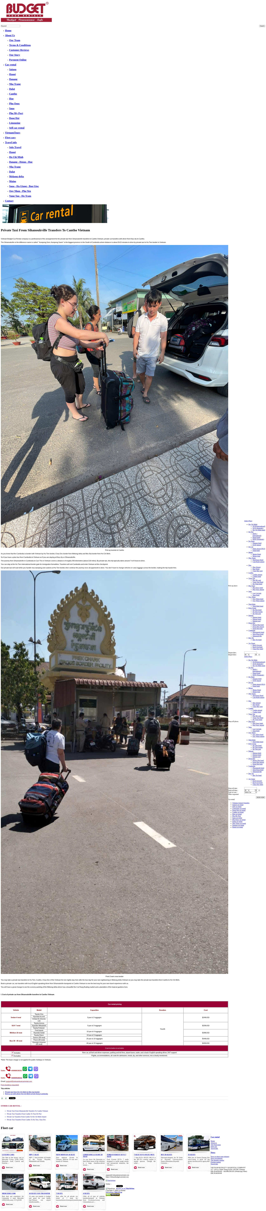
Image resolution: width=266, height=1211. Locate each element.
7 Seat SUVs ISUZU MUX (144, 1155)
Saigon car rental (237, 805)
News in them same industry (220, 1156)
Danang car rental (238, 825)
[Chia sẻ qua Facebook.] (2, 1098)
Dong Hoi (251, 623)
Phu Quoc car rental (238, 820)
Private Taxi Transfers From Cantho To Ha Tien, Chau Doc (26, 1120)
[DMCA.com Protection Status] (113, 1195)
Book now (9, 1167)
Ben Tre (251, 638)
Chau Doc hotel (258, 649)
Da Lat (250, 547)
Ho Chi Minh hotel (259, 530)
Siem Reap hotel (258, 634)
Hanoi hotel (256, 537)
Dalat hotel (256, 550)
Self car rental (236, 807)
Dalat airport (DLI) (259, 549)
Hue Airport (256, 567)
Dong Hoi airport (258, 627)
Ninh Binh (251, 604)
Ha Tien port (257, 614)
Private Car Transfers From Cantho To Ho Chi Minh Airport (26, 1117)
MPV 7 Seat (34, 1155)
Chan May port (258, 571)
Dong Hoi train (258, 628)
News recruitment (216, 1158)
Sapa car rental (237, 818)
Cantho (250, 573)
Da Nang (251, 541)
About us (214, 1143)
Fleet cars (214, 1147)
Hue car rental (237, 814)
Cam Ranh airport (258, 562)
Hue (249, 565)
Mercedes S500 (8, 1193)
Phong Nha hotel (258, 625)
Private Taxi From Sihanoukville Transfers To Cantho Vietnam (27, 1111)
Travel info (214, 1148)
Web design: (110, 1192)
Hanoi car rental (237, 827)
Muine (250, 552)
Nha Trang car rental (239, 823)
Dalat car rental (237, 821)
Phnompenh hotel (258, 632)
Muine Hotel (257, 554)
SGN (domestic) (258, 528)
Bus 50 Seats (166, 1155)
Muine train (256, 556)
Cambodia (251, 630)
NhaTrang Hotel (258, 560)
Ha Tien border (258, 612)
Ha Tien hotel (257, 610)
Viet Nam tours (216, 1145)
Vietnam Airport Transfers (240, 803)
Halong (250, 615)
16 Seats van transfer (39, 1193)
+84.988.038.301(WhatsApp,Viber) (12, 24)
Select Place (248, 521)
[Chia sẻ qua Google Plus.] (6, 1098)
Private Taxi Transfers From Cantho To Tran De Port (24, 1114)
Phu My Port (236, 816)
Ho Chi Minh (252, 524)
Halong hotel (257, 617)
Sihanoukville (257, 636)
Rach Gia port (257, 645)
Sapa (250, 591)
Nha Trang (252, 558)
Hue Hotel (256, 569)
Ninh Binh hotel (258, 606)
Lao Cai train (257, 593)
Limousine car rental (239, 808)
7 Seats (59, 1193)
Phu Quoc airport (258, 589)
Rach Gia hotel (257, 647)
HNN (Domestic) (258, 539)
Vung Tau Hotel (258, 582)
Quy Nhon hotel (258, 599)
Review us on (125, 1188)
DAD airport (257, 545)
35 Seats (191, 1155)
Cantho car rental (238, 812)
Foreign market (216, 1162)
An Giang (251, 643)
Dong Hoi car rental (238, 810)
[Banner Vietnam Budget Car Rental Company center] (55, 222)
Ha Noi (250, 532)
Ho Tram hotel (257, 584)
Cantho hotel (257, 576)
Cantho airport (257, 575)
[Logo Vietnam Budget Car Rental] (26, 22)
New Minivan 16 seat (65, 1155)
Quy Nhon (252, 597)
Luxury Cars (8, 1155)
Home (213, 1141)
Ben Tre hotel (257, 640)
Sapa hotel (256, 595)
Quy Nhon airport (258, 601)
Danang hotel (257, 543)
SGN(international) (259, 526)
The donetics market (217, 1160)
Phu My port (257, 580)
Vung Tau (251, 578)
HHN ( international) (257, 535)
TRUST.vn (118, 1192)
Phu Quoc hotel (258, 588)
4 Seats (86, 1193)
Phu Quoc (251, 586)
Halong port (256, 621)
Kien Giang (252, 608)
